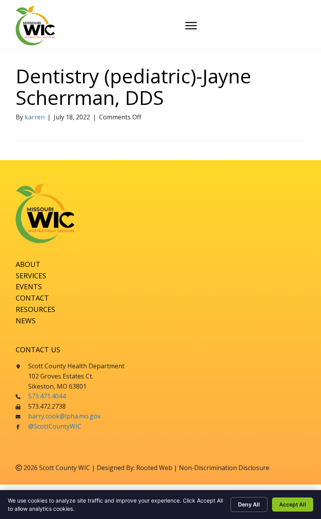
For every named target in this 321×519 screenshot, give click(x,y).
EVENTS (29, 286)
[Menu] (191, 25)
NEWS (26, 320)
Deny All (249, 504)
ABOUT (28, 264)
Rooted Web (154, 467)
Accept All (292, 504)
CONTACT (32, 298)
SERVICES (31, 275)
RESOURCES (35, 309)
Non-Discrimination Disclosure (224, 467)
